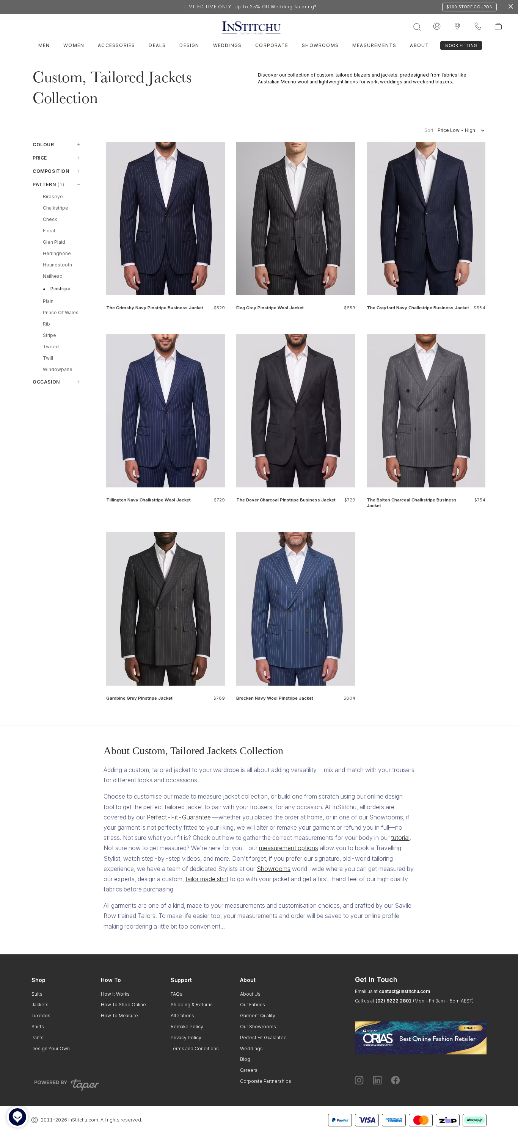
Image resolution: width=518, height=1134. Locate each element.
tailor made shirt (206, 879)
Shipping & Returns (192, 1004)
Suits (36, 994)
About (419, 45)
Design (189, 45)
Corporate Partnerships (265, 1081)
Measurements (374, 45)
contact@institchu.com (404, 991)
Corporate (271, 45)
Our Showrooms (258, 1026)
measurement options (288, 848)
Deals (157, 45)
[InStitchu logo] (457, 26)
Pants (37, 1037)
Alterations (182, 1015)
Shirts (37, 1026)
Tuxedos (40, 1015)
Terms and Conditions (195, 1048)
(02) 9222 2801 (393, 1001)
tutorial (400, 837)
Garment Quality (257, 1015)
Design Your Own (50, 1048)
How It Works (115, 994)
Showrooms (320, 45)
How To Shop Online (123, 1004)
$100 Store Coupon (469, 7)
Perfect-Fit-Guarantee (179, 817)
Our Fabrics (252, 1004)
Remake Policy (187, 1026)
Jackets (40, 1004)
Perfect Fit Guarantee (263, 1037)
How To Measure (119, 1015)
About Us (250, 994)
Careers (248, 1070)
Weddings (227, 45)
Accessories (116, 45)
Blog (245, 1059)
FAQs (176, 994)
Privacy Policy (186, 1037)
